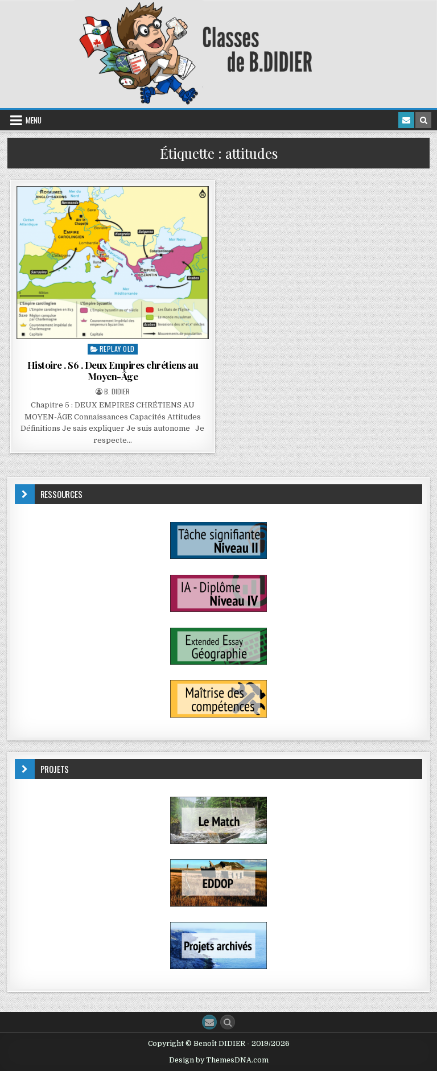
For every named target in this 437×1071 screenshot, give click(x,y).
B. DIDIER (117, 391)
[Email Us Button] (209, 1022)
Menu (34, 120)
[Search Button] (227, 1022)
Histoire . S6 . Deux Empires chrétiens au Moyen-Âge (113, 370)
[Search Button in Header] (423, 120)
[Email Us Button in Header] (406, 120)
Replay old (117, 348)
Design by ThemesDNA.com (219, 1060)
